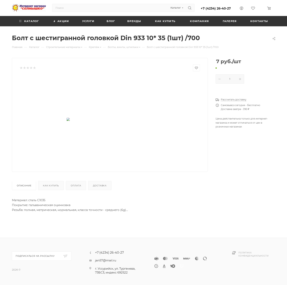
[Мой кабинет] (241, 8)
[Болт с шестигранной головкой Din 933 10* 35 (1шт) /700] (110, 120)
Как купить (51, 185)
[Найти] (189, 8)
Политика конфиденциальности (253, 254)
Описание (24, 185)
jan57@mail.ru (105, 260)
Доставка (100, 185)
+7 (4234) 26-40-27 (216, 8)
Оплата (76, 185)
